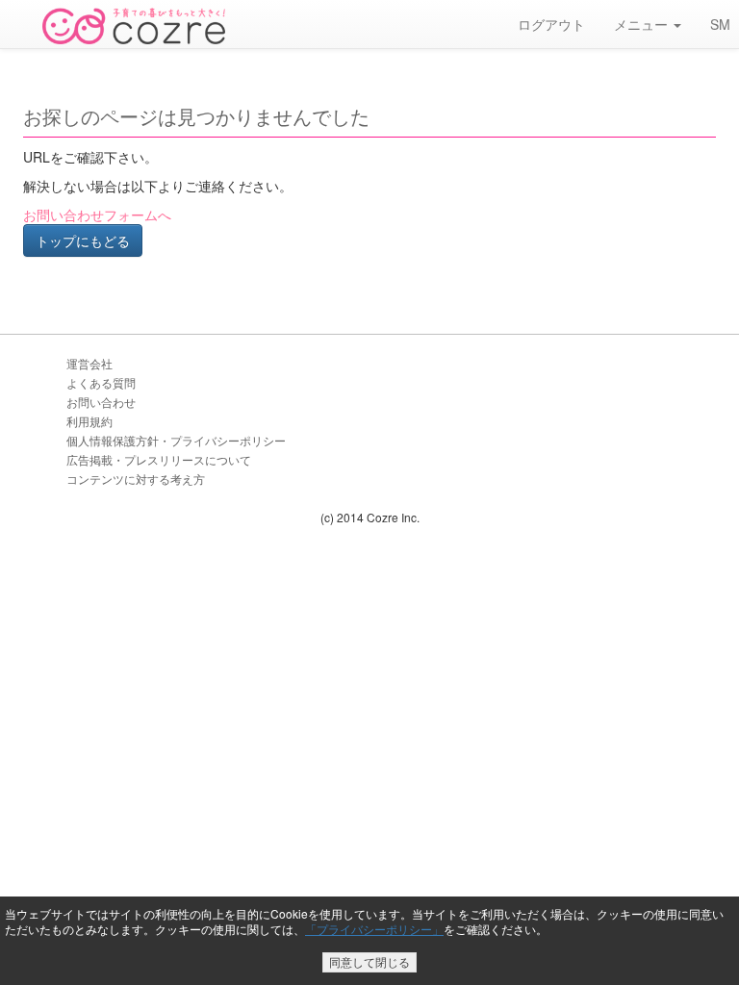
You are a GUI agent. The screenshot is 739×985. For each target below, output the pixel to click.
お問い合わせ (101, 401)
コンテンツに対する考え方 (135, 478)
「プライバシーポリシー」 (374, 929)
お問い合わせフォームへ (97, 214)
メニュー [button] (643, 24)
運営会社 (89, 363)
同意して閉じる (369, 961)
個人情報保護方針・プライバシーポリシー (176, 440)
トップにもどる (83, 240)
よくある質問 (101, 382)
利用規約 (89, 421)
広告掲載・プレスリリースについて (158, 459)
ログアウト (551, 24)
